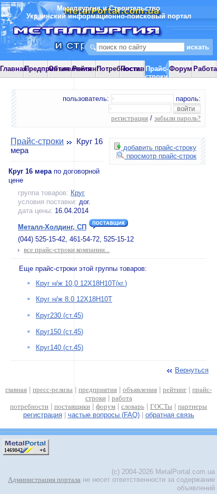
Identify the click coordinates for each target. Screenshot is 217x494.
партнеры (192, 406)
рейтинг (174, 390)
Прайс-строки (37, 141)
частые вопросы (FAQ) (104, 415)
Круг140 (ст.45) (59, 347)
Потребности (118, 69)
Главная (13, 69)
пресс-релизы (53, 390)
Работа (205, 69)
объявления (140, 390)
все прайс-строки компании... (67, 250)
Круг (78, 193)
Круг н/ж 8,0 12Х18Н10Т (74, 299)
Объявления (70, 69)
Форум (180, 69)
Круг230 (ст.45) (59, 315)
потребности (29, 406)
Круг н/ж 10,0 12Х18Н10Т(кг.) (81, 283)
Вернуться (192, 370)
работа (122, 398)
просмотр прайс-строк (160, 156)
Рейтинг (85, 69)
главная (16, 390)
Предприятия (47, 69)
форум (105, 406)
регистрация (129, 118)
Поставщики (141, 69)
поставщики (72, 406)
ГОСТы (161, 406)
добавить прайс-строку (158, 148)
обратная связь (169, 415)
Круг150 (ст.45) (59, 332)
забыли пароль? (177, 118)
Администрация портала (44, 479)
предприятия (97, 390)
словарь (132, 406)
